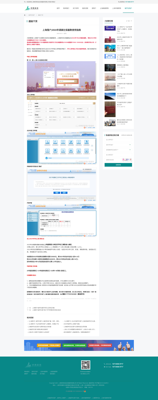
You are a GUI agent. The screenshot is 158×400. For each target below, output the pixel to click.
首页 (58, 8)
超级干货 (40, 15)
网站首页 (26, 371)
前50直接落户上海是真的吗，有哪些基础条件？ (77, 332)
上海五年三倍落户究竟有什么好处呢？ (39, 332)
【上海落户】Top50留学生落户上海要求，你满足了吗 (43, 324)
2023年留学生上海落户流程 (72, 324)
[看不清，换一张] (127, 160)
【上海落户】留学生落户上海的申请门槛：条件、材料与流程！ (44, 321)
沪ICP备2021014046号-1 (101, 383)
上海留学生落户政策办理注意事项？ (38, 329)
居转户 (94, 8)
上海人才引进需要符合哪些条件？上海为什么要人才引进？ (80, 329)
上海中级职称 (116, 8)
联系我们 (66, 8)
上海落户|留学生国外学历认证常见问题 (43, 307)
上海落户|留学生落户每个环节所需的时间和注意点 (46, 310)
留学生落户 (128, 8)
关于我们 (42, 373)
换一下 (130, 21)
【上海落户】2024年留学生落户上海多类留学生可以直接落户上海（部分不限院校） (80, 321)
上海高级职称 (104, 8)
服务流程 (85, 8)
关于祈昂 (76, 8)
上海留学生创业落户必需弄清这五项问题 (39, 326)
